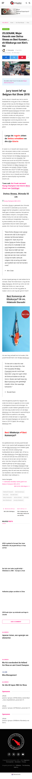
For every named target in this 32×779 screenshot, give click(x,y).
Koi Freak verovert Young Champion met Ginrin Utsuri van (16, 185)
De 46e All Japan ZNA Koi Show (14, 685)
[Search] (29, 3)
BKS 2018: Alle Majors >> (22, 486)
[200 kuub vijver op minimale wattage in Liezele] (16, 602)
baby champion (7, 497)
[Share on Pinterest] (22, 57)
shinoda (26, 497)
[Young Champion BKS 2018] (11, 201)
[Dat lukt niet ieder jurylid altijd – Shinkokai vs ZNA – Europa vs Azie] (16, 558)
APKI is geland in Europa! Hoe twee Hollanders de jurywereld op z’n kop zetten (14, 545)
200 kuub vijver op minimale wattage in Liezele (15, 613)
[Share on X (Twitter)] (14, 57)
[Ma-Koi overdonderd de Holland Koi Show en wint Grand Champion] (16, 649)
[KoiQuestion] (16, 3)
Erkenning (6, 29)
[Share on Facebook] (6, 57)
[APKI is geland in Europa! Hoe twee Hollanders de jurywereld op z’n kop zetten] (16, 533)
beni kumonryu (19, 492)
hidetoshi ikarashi (8, 492)
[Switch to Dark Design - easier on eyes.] (26, 3)
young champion (18, 500)
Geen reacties (7, 52)
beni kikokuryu (7, 500)
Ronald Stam (14, 494)
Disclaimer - (18, 762)
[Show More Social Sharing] (28, 57)
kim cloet (5, 494)
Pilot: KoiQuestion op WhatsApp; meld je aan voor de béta (23, 513)
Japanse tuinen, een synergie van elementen (15, 636)
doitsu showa (18, 497)
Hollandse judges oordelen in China (13, 591)
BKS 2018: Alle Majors (9, 511)
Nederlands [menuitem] (17, 774)
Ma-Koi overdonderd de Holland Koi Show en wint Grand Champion (15, 664)
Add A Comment (16, 621)
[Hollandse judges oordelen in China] (16, 581)
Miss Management (9, 675)
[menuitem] (16, 774)
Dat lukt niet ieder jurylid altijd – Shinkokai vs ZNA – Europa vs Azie (13, 569)
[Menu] (3, 3)
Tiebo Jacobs (11, 50)
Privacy (24, 762)
